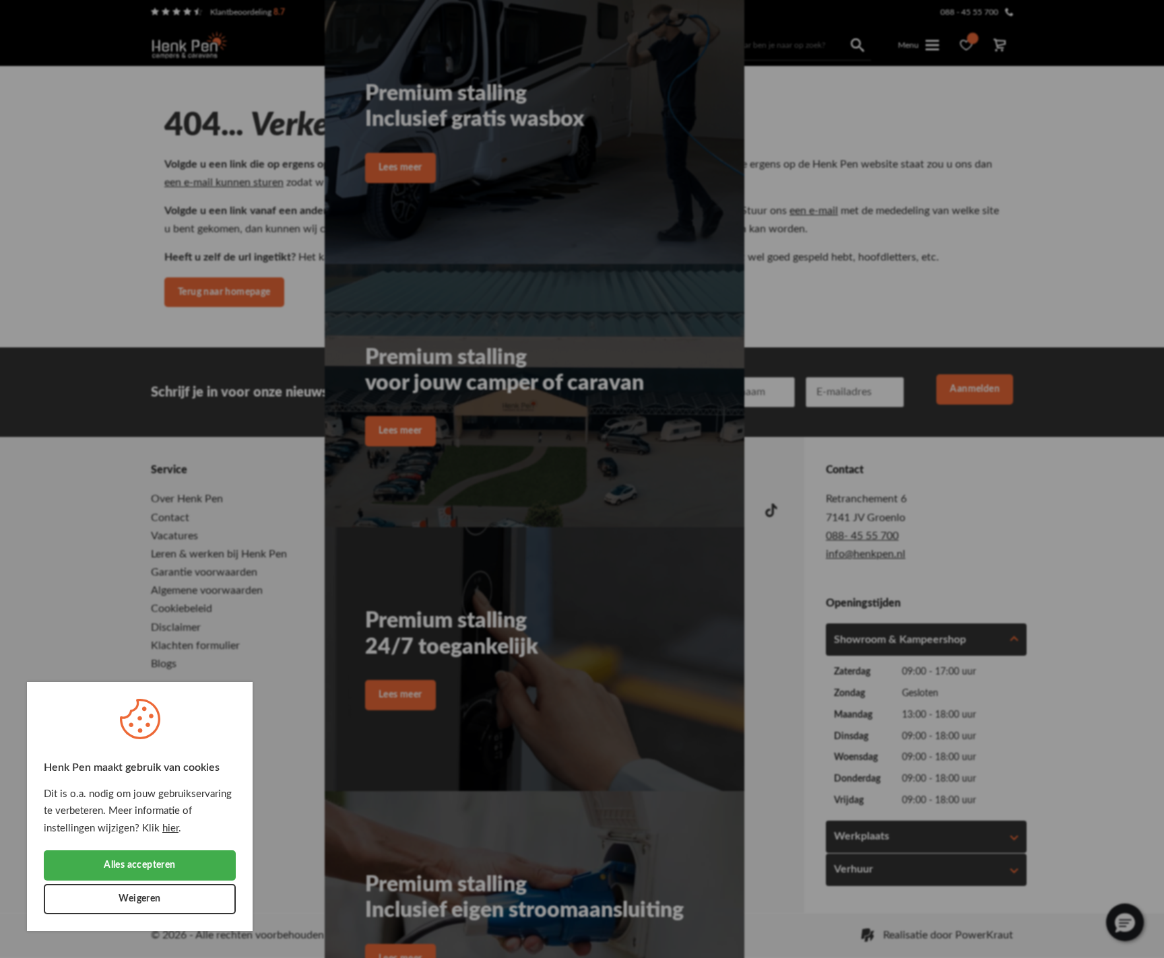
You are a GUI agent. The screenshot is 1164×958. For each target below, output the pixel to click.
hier (170, 828)
